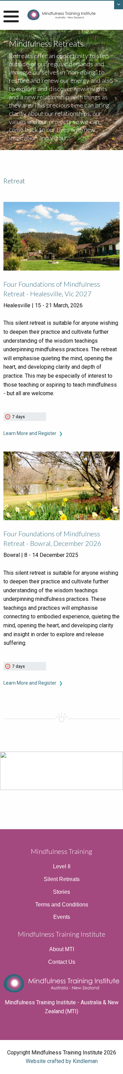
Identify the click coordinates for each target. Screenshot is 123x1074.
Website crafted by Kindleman (62, 1061)
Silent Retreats (62, 879)
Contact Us (61, 962)
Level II (61, 866)
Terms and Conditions (61, 904)
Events (61, 917)
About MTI (61, 949)
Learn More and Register (30, 433)
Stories (61, 892)
